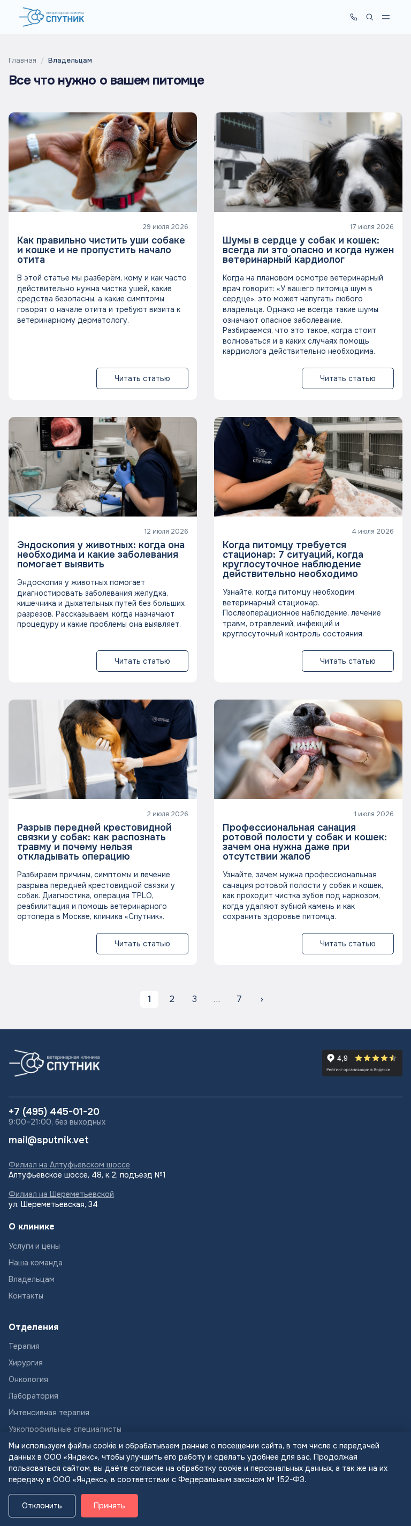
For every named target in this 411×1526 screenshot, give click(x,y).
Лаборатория (33, 1396)
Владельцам (32, 1279)
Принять (109, 1505)
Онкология (28, 1379)
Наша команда (36, 1262)
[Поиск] (370, 17)
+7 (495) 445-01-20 (54, 1112)
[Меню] (386, 17)
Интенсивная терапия (49, 1412)
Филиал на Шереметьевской (61, 1194)
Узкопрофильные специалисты (65, 1429)
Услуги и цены (34, 1246)
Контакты (26, 1296)
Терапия (24, 1346)
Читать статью (142, 378)
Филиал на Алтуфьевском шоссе (69, 1165)
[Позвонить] (354, 17)
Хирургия (26, 1363)
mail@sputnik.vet (49, 1140)
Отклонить (42, 1505)
